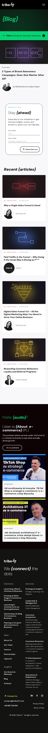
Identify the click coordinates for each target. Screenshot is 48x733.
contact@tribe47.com (14, 701)
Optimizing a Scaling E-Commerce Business (13, 616)
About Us (8, 640)
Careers (7, 649)
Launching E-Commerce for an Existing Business (11, 607)
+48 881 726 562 (11, 705)
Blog (6, 679)
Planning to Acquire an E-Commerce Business (12, 625)
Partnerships (9, 654)
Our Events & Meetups (9, 673)
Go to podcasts (12, 448)
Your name (12, 131)
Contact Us (12, 696)
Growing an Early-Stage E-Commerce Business (12, 598)
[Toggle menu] (43, 4)
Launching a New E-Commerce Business (13, 590)
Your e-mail (12, 138)
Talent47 (8, 659)
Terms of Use (38, 708)
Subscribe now (31, 149)
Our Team (8, 645)
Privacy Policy (38, 703)
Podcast (7, 683)
